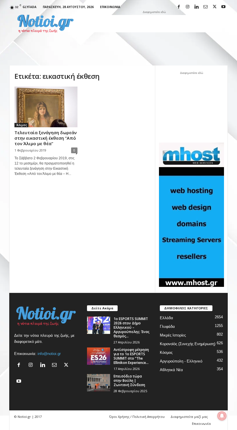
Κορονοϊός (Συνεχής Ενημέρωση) (187, 344)
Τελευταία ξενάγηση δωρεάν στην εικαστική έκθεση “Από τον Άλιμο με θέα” (45, 138)
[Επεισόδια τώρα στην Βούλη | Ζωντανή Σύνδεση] (98, 382)
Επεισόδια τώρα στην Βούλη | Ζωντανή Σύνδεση (129, 380)
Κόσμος (166, 352)
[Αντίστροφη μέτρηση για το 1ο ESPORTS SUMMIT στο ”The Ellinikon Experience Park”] (98, 356)
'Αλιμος (21, 125)
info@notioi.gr (49, 354)
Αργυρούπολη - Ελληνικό (181, 361)
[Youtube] (223, 7)
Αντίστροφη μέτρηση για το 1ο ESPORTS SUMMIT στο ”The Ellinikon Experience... (131, 356)
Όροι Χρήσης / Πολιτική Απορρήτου (137, 416)
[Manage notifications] (222, 415)
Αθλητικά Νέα (171, 370)
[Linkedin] (196, 7)
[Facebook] (178, 7)
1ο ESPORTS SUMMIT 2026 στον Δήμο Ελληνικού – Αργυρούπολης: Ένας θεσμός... (131, 327)
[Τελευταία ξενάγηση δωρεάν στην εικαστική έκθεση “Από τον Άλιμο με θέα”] (45, 107)
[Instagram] (187, 7)
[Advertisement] (154, 23)
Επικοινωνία (110, 7)
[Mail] (205, 7)
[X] (214, 7)
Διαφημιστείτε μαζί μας (189, 416)
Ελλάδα (166, 318)
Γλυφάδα (167, 326)
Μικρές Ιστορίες (173, 335)
